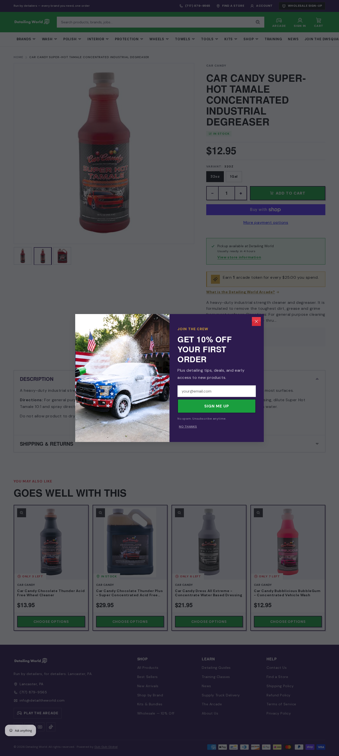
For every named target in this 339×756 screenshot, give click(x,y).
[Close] (256, 321)
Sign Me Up (216, 406)
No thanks (188, 427)
